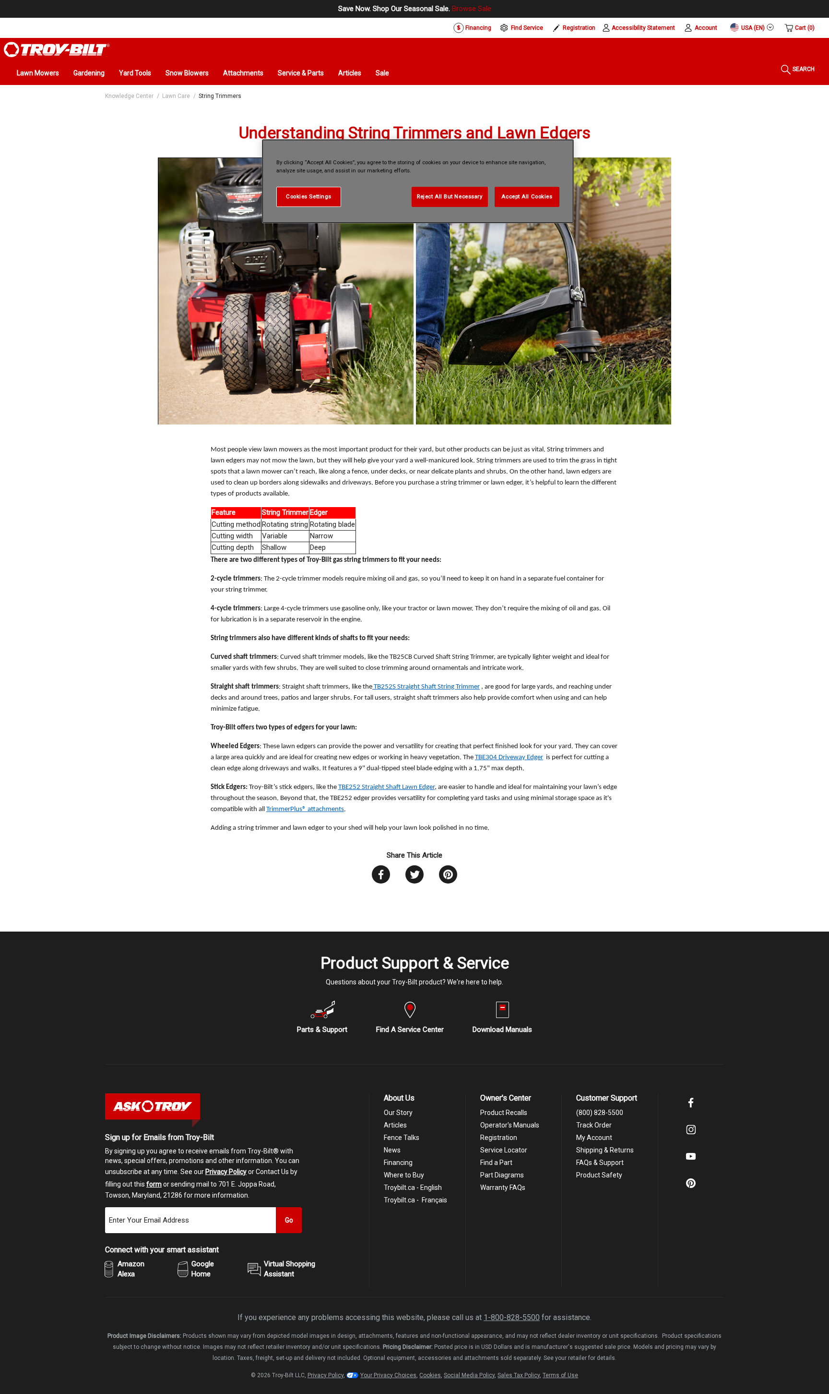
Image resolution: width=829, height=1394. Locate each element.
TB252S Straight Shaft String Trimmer (426, 687)
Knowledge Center (129, 96)
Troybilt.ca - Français (415, 1200)
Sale (382, 73)
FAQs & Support (600, 1162)
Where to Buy (404, 1175)
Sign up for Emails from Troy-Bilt (159, 1137)
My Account (594, 1137)
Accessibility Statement (643, 27)
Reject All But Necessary (450, 196)
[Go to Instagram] (691, 1136)
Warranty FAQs (502, 1187)
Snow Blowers (187, 73)
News (392, 1150)
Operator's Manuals (509, 1125)
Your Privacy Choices (388, 1375)
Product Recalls (503, 1112)
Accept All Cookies (526, 196)
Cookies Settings (309, 196)
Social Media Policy (469, 1375)
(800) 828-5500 (599, 1112)
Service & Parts (301, 73)
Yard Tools (135, 73)
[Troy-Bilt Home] (57, 49)
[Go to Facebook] (691, 1109)
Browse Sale (471, 8)
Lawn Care (176, 96)
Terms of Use (560, 1375)
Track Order (594, 1125)
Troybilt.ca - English (413, 1187)
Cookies (430, 1375)
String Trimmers (220, 96)
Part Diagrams (502, 1175)
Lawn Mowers (38, 73)
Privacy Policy (226, 1172)
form (154, 1184)
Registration (579, 27)
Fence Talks (401, 1137)
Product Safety (599, 1175)
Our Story (398, 1112)
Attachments (243, 73)
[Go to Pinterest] (691, 1190)
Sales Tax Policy (518, 1375)
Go (289, 1220)
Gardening (89, 73)
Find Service (527, 27)
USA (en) (752, 27)
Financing (477, 27)
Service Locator (503, 1150)
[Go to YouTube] (691, 1163)
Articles (349, 73)
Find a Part (496, 1162)
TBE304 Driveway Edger (509, 757)
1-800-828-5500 (512, 1317)
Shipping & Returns (605, 1150)
